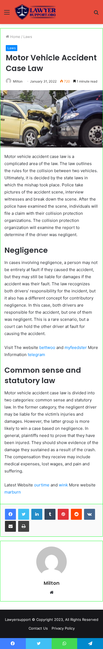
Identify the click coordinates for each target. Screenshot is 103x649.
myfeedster (76, 347)
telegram (36, 354)
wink (63, 485)
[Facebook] (10, 514)
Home (14, 36)
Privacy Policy (63, 628)
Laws (27, 36)
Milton (18, 81)
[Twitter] (23, 514)
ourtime (41, 485)
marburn (12, 492)
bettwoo (47, 347)
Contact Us (38, 628)
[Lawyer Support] (35, 12)
